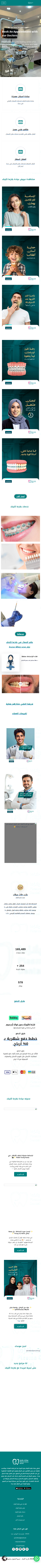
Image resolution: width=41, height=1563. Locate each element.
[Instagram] (13, 1549)
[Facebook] (27, 1549)
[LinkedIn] (20, 1549)
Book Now (10, 57)
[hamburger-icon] (3, 2)
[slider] (20, 684)
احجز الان (20, 496)
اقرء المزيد (20, 1174)
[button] (37, 1559)
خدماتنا (20, 634)
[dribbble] (16, 1549)
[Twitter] (23, 1549)
